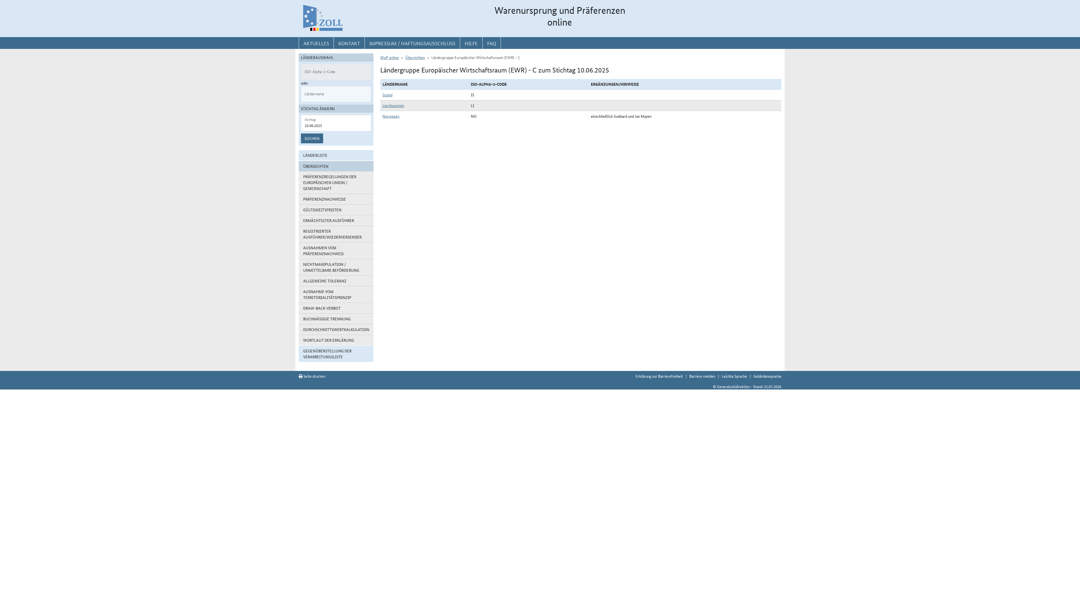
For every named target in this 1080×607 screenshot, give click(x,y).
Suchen (312, 138)
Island (387, 95)
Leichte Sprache (734, 376)
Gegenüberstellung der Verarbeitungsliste (327, 353)
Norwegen (390, 116)
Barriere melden (702, 376)
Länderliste (315, 155)
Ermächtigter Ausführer (328, 220)
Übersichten (415, 57)
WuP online (389, 57)
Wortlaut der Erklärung (328, 340)
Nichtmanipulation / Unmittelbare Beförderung (331, 267)
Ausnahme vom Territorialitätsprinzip (327, 294)
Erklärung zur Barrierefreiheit (659, 376)
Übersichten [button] (315, 166)
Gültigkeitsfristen (322, 209)
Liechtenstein (393, 105)
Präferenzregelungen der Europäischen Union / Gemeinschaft (329, 182)
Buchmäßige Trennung (327, 318)
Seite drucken (314, 376)
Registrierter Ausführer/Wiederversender (332, 234)
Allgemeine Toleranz (324, 281)
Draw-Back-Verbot (322, 308)
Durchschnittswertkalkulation (336, 329)
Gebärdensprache (767, 376)
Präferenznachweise (324, 199)
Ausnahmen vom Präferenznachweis (323, 250)
